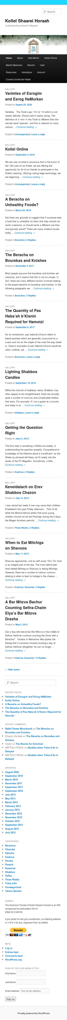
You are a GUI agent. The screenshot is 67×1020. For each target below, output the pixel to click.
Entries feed (11, 952)
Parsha (9, 860)
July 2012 (10, 832)
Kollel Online (50, 57)
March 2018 (11, 779)
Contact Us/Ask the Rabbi (18, 79)
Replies (31, 240)
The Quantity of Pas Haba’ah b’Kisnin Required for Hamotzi (24, 316)
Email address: (12, 990)
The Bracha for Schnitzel (29, 743)
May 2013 (10, 798)
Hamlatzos (27, 72)
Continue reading (26, 127)
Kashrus (19, 472)
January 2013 (12, 809)
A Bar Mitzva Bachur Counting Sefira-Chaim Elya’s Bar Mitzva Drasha (25, 610)
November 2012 (13, 817)
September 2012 (14, 824)
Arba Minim (33, 57)
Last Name (10, 982)
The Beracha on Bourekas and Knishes (25, 257)
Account (41, 72)
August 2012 (12, 828)
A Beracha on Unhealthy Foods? (21, 201)
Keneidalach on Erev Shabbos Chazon (24, 489)
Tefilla (8, 875)
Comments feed (14, 955)
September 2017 (14, 787)
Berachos (20, 240)
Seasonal (29, 587)
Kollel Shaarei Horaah (27, 21)
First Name (10, 973)
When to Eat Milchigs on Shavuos (24, 545)
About (20, 57)
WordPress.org (13, 959)
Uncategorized (22, 134)
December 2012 (13, 813)
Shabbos (19, 412)
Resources (11, 72)
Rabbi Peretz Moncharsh (18, 728)
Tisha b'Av (11, 883)
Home (9, 58)
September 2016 (14, 790)
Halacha (19, 657)
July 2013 (10, 794)
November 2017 (13, 783)
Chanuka (10, 849)
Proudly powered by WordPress (34, 1013)
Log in (8, 948)
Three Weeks (21, 527)
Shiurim (31, 64)
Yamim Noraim (13, 891)
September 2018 (14, 775)
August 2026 (12, 772)
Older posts (12, 669)
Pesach (9, 864)
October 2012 (12, 821)
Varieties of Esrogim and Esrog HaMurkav (24, 96)
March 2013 (11, 802)
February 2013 (13, 806)
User (42, 64)
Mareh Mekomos (14, 64)
